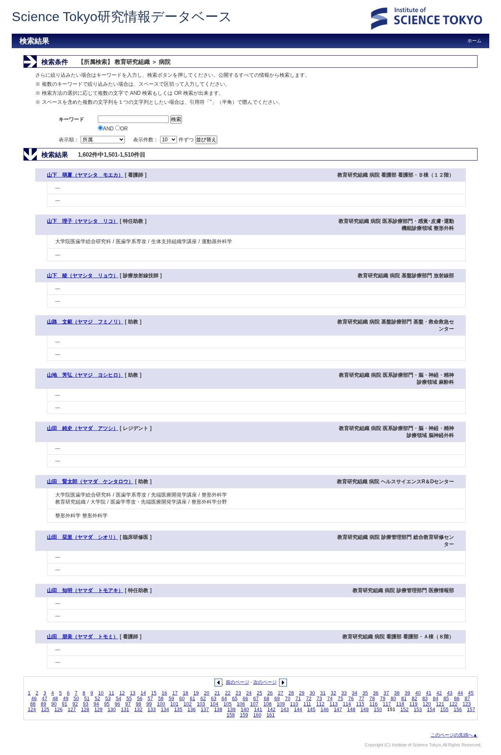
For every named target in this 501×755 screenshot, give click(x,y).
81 (404, 698)
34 (354, 693)
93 (85, 704)
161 (271, 715)
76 (351, 698)
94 (96, 704)
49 (65, 698)
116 (373, 704)
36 (375, 693)
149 (364, 709)
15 (154, 693)
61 (192, 698)
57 (150, 698)
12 (122, 693)
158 (231, 715)
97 (128, 704)
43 (449, 693)
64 (224, 698)
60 (182, 698)
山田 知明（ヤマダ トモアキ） (85, 590)
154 (431, 709)
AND (109, 129)
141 (258, 709)
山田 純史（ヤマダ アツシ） (82, 428)
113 (334, 704)
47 (44, 698)
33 (344, 693)
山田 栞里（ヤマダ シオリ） (82, 537)
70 (287, 698)
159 (244, 715)
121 (440, 704)
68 (266, 698)
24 (249, 693)
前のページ (237, 682)
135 (178, 709)
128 (85, 709)
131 (125, 709)
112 (320, 704)
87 (467, 698)
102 (188, 704)
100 (161, 704)
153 (418, 709)
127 (72, 709)
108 (267, 704)
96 (117, 704)
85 (446, 698)
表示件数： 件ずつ (164, 140)
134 (165, 709)
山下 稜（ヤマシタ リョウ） (82, 275)
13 (132, 693)
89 (43, 704)
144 (298, 709)
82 (414, 698)
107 (254, 704)
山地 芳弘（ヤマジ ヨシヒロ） (85, 375)
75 (340, 698)
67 (256, 698)
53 (108, 698)
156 (458, 709)
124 (32, 709)
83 (425, 698)
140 (245, 709)
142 (271, 709)
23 (238, 693)
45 (471, 693)
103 (201, 704)
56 (139, 698)
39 (407, 693)
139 (231, 709)
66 (245, 698)
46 (34, 698)
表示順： (70, 140)
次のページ (265, 682)
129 (98, 709)
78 (372, 698)
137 (205, 709)
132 (138, 709)
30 (312, 693)
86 (457, 698)
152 (404, 709)
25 (259, 693)
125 (45, 709)
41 (428, 693)
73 (319, 698)
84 (435, 698)
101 (174, 704)
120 (427, 704)
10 (101, 693)
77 (361, 698)
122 (453, 704)
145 (311, 709)
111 (307, 704)
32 (333, 693)
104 (214, 704)
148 (351, 709)
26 (270, 693)
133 (152, 709)
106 (241, 704)
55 (129, 698)
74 (330, 698)
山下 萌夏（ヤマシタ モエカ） (85, 175)
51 (87, 698)
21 (217, 693)
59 (171, 698)
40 (418, 693)
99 (149, 704)
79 (383, 698)
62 (203, 698)
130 (112, 709)
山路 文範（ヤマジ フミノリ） (85, 322)
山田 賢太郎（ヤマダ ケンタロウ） (90, 481)
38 (397, 693)
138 (218, 709)
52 (97, 698)
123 (467, 704)
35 (365, 693)
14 (143, 693)
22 (228, 693)
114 (347, 704)
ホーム (474, 40)
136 (191, 709)
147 (338, 709)
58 (161, 698)
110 (294, 704)
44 (460, 693)
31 (323, 693)
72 (309, 698)
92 (75, 704)
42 (439, 693)
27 (280, 693)
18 (185, 693)
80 (393, 698)
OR (124, 129)
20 (206, 693)
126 (58, 709)
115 (360, 704)
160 (257, 715)
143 (285, 709)
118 (400, 704)
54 (118, 698)
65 (235, 698)
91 (64, 704)
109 (281, 704)
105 (227, 704)
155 (444, 709)
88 (33, 704)
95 (107, 704)
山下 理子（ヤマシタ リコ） (82, 221)
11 (111, 693)
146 (325, 709)
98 (138, 704)
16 (164, 693)
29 (302, 693)
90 (54, 704)
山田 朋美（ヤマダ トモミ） (82, 636)
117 (387, 704)
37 (386, 693)
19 (196, 693)
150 (378, 709)
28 (291, 693)
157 (471, 709)
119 (413, 704)
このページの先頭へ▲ (454, 735)
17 (175, 693)
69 (277, 698)
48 (55, 698)
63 (213, 698)
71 (298, 698)
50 (76, 698)
